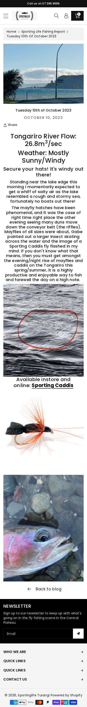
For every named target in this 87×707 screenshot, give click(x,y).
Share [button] (12, 125)
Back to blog (48, 589)
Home (11, 31)
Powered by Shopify (66, 695)
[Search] (56, 16)
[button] (7, 16)
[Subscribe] (78, 634)
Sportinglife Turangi (34, 695)
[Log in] (66, 16)
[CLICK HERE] (43, 430)
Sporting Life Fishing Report (43, 31)
